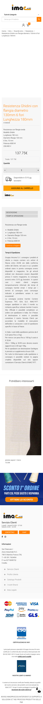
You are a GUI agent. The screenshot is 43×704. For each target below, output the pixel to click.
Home (4, 31)
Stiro (10, 31)
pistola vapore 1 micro (13, 460)
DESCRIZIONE (11, 212)
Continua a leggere (13, 245)
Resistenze (29, 31)
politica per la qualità (24, 656)
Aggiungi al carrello (22, 188)
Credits (4, 563)
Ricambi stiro (18, 31)
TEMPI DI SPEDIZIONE (14, 216)
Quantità (6, 163)
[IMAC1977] (20, 195)
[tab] (21, 212)
